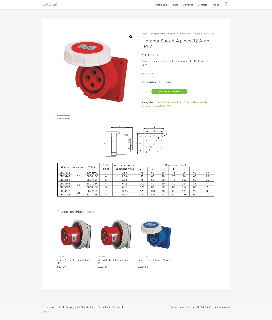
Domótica (188, 4)
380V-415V (168, 102)
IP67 (168, 106)
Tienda (215, 4)
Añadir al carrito (169, 91)
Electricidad (161, 4)
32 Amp (158, 102)
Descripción (63, 118)
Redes (174, 4)
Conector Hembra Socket (162, 33)
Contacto (202, 4)
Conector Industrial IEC (153, 106)
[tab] (63, 118)
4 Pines (178, 102)
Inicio (145, 33)
